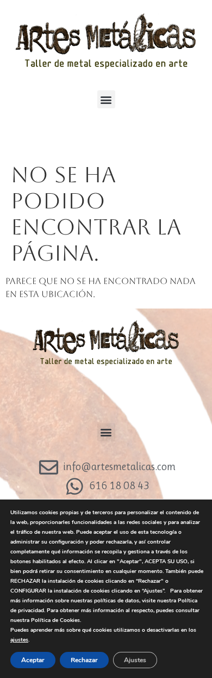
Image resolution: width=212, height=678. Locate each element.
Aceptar (33, 660)
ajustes (19, 640)
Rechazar (84, 660)
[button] (106, 99)
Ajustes (135, 660)
